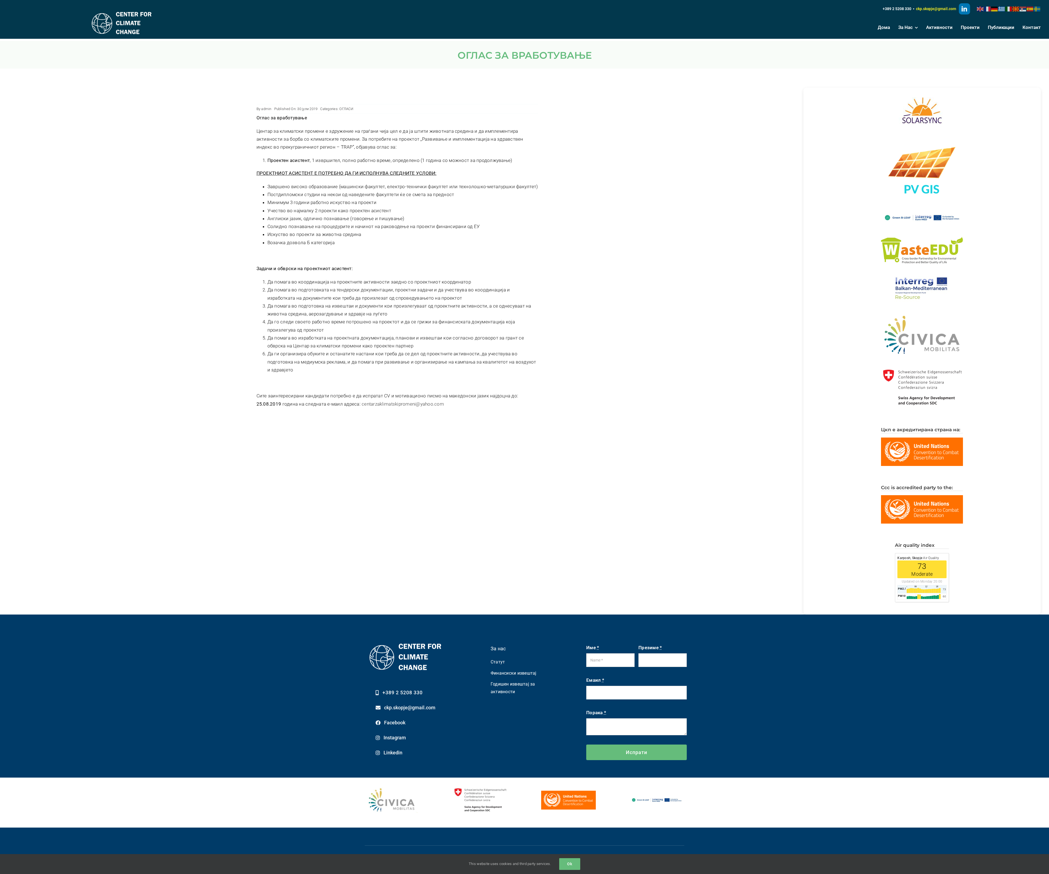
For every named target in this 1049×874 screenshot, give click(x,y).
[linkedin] (964, 8)
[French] (987, 8)
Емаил (595, 680)
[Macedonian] (1015, 8)
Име (592, 647)
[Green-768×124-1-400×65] (656, 798)
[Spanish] (1030, 8)
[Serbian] (1023, 8)
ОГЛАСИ (346, 109)
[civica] (392, 789)
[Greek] (1001, 8)
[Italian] (1008, 8)
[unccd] (568, 793)
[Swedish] (1037, 8)
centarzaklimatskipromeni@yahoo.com (403, 404)
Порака (596, 712)
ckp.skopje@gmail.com (936, 9)
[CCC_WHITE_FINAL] (122, 10)
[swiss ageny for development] (480, 788)
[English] (980, 8)
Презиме (650, 647)
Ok (569, 864)
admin (266, 109)
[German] (994, 8)
